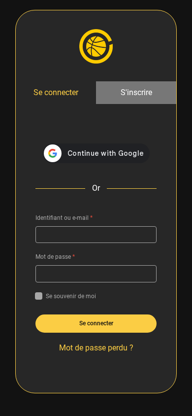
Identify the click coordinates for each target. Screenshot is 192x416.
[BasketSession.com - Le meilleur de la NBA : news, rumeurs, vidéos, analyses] (96, 46)
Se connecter (55, 92)
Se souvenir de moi (71, 296)
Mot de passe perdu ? (96, 347)
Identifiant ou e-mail (64, 217)
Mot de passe (55, 256)
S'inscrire (136, 92)
